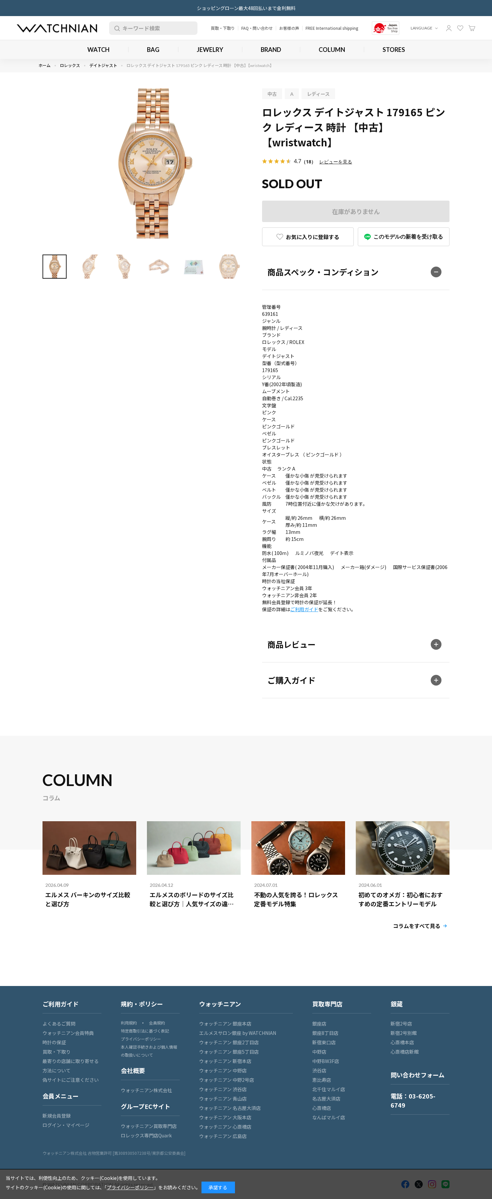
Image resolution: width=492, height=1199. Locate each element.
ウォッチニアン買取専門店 (149, 1126)
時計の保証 (54, 1042)
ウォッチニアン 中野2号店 (226, 1079)
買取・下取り (223, 28)
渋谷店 (319, 1070)
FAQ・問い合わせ (257, 28)
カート (472, 28)
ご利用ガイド (304, 609)
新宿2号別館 (404, 1033)
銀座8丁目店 (325, 1033)
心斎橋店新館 (405, 1051)
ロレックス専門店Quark (146, 1135)
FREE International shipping (332, 28)
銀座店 (319, 1023)
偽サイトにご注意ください (71, 1079)
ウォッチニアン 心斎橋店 (225, 1126)
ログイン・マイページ (66, 1125)
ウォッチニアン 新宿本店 (225, 1061)
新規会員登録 (57, 1115)
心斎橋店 (321, 1108)
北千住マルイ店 (328, 1089)
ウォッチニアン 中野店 (223, 1070)
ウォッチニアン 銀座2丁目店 (229, 1042)
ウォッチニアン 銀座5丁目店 (229, 1051)
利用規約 (129, 1023)
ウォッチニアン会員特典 (68, 1033)
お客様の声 (289, 28)
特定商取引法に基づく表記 (145, 1031)
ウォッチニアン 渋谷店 (223, 1089)
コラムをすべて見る (416, 926)
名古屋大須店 (326, 1098)
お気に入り (460, 28)
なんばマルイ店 (328, 1117)
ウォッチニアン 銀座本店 (225, 1023)
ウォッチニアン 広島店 (223, 1136)
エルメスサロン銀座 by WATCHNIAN (237, 1033)
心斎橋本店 (402, 1042)
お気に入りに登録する (312, 237)
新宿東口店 (324, 1042)
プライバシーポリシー (141, 1039)
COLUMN (332, 49)
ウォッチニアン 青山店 (223, 1098)
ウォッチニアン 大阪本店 (225, 1117)
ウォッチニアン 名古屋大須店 (230, 1108)
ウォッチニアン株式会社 (146, 1090)
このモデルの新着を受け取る (408, 236)
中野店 (319, 1051)
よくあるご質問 (59, 1023)
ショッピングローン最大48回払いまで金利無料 (246, 8)
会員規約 (157, 1023)
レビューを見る (335, 161)
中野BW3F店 (325, 1061)
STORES (394, 49)
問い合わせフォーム (417, 1074)
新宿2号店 (401, 1023)
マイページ (449, 28)
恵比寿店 (321, 1079)
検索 (115, 28)
